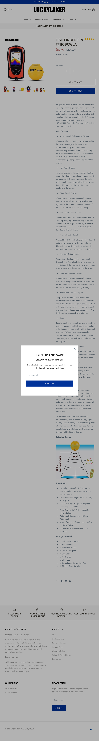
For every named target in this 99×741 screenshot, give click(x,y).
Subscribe (49, 383)
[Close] (74, 349)
